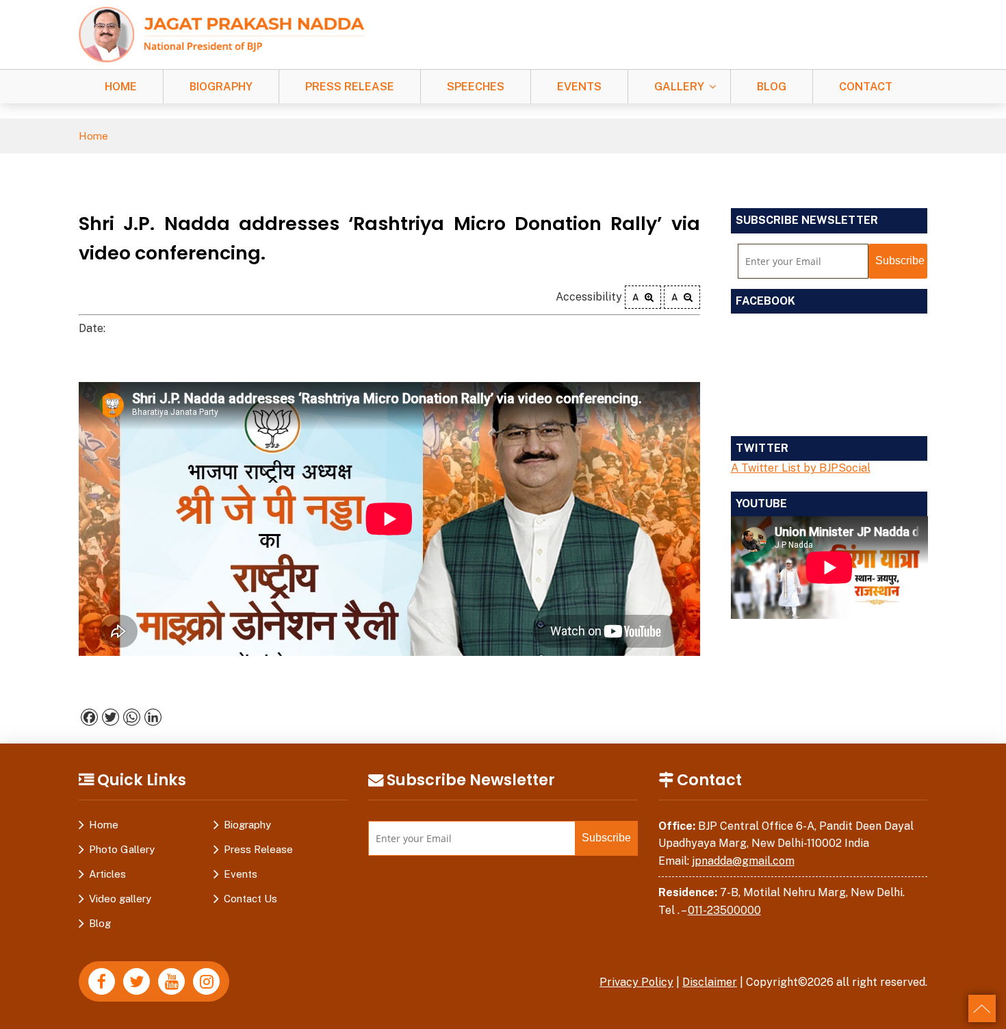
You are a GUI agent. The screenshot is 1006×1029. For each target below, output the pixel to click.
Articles (107, 874)
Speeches (475, 86)
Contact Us (250, 898)
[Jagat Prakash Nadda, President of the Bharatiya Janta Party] (222, 33)
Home (121, 86)
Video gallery (120, 898)
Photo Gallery (122, 849)
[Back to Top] (982, 1008)
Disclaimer (709, 982)
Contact (865, 86)
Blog (771, 86)
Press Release (349, 86)
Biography (221, 86)
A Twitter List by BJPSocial (800, 467)
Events (579, 86)
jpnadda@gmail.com (743, 860)
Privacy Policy (636, 982)
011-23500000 (724, 910)
